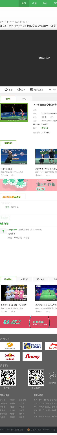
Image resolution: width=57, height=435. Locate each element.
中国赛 (2, 407)
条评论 (19, 238)
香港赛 (12, 417)
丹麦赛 (2, 410)
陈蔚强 (48, 407)
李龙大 (41, 407)
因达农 (52, 403)
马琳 (47, 403)
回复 (27, 238)
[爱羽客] (8, 3)
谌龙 (51, 400)
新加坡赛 (3, 414)
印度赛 (21, 410)
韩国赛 (12, 407)
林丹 (41, 400)
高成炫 (48, 416)
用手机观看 (38, 90)
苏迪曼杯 (22, 400)
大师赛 (12, 414)
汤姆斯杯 (3, 403)
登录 (7, 207)
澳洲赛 (21, 417)
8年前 (10, 238)
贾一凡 (41, 410)
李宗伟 (46, 400)
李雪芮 (41, 403)
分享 (23, 90)
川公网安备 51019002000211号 (43, 430)
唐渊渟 (48, 410)
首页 (24, 3)
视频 (34, 3)
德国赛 (2, 417)
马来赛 (12, 410)
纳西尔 (41, 416)
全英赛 (21, 403)
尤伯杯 (12, 403)
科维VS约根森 (6, 168)
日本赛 (21, 414)
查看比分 (45, 128)
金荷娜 (54, 416)
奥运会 (2, 400)
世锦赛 (12, 400)
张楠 (53, 407)
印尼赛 (21, 407)
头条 (45, 3)
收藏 (10, 90)
